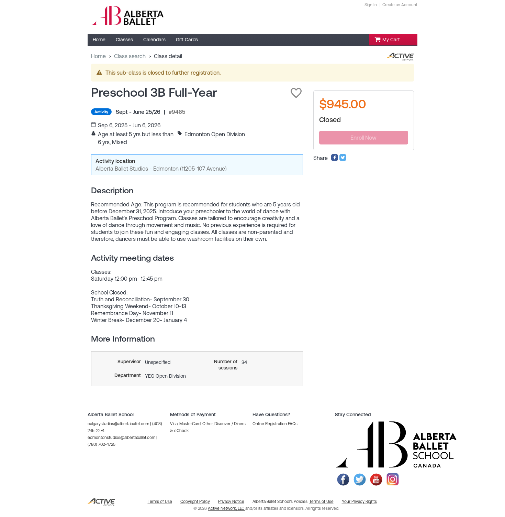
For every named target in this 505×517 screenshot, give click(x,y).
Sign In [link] (370, 4)
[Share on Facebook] (334, 159)
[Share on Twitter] (343, 159)
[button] (296, 92)
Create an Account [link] (399, 4)
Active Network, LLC (226, 508)
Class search (130, 56)
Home (98, 56)
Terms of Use (321, 501)
